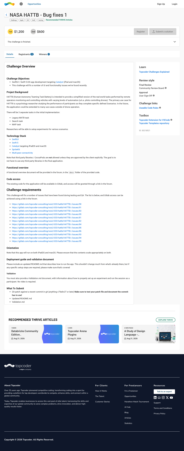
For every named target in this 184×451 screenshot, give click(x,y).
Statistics (128, 423)
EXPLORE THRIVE (165, 320)
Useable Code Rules (148, 107)
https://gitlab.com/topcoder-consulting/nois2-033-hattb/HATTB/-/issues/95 (46, 241)
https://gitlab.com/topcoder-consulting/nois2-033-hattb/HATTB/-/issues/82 (46, 221)
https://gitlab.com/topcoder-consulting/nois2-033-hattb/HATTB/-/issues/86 (46, 231)
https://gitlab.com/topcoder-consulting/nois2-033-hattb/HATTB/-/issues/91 (46, 207)
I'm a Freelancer (131, 391)
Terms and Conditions (163, 408)
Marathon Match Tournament (136, 401)
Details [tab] (9, 54)
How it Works (101, 391)
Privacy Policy (159, 413)
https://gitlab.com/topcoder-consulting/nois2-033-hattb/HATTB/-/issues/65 (46, 214)
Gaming (41, 20)
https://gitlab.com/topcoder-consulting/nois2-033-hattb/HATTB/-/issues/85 (46, 227)
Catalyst (59, 82)
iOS (28, 20)
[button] (21, 4)
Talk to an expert (164, 391)
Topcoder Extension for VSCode (154, 119)
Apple (22, 20)
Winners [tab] (44, 54)
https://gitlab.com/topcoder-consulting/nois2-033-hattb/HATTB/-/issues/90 (46, 204)
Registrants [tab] (26, 54)
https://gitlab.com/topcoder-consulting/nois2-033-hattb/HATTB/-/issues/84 (46, 224)
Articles (127, 418)
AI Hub (127, 407)
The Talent (99, 396)
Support (157, 402)
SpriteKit (16, 149)
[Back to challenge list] (6, 15)
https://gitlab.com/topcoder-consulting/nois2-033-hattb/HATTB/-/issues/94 (46, 237)
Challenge (14, 20)
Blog (126, 412)
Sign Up (161, 3)
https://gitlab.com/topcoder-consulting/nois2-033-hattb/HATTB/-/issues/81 (46, 217)
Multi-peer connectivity (22, 153)
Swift (33, 20)
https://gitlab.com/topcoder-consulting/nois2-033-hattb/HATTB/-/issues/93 (46, 234)
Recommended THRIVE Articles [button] (59, 20)
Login (174, 3)
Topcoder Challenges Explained (154, 71)
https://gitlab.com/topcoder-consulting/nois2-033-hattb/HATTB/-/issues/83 (46, 211)
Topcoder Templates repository (154, 123)
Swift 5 (15, 142)
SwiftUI (15, 139)
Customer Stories (102, 401)
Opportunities (34, 3)
